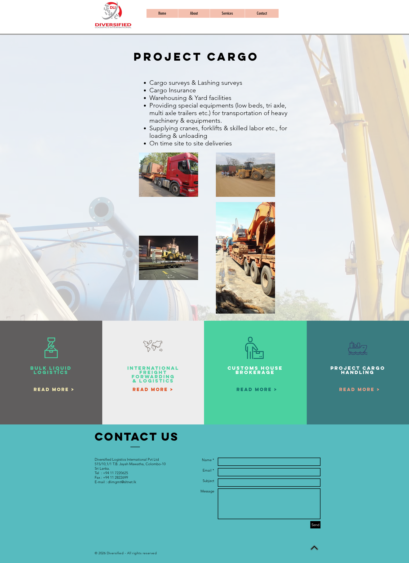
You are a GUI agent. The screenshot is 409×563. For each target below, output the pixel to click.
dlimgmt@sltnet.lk (122, 482)
